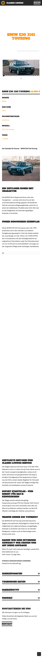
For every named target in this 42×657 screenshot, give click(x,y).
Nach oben (39, 654)
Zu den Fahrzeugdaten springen (27, 51)
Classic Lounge (16, 3)
